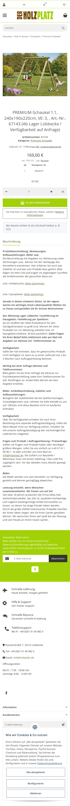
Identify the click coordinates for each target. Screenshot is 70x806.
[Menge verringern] (6, 191)
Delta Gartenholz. (35, 283)
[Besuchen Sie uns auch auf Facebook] (34, 569)
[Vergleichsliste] (44, 5)
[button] (24, 5)
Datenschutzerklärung (15, 544)
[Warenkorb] (65, 15)
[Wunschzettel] (64, 5)
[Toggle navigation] (7, 15)
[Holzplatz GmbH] (35, 15)
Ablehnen (35, 793)
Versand (44, 160)
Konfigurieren (36, 783)
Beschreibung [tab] (11, 241)
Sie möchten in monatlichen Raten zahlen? (35, 213)
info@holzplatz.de (13, 455)
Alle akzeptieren (35, 772)
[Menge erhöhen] (51, 191)
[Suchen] (64, 28)
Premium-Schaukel (41, 140)
